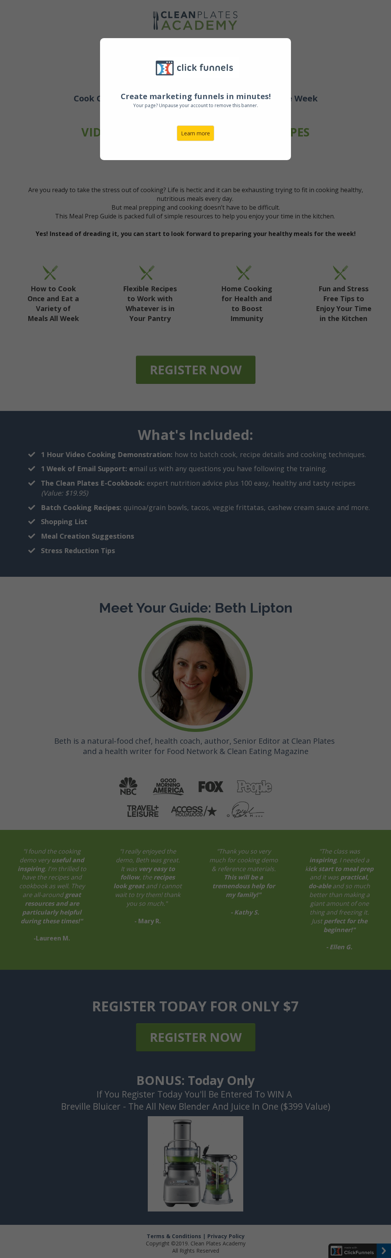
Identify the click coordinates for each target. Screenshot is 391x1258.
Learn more (195, 133)
